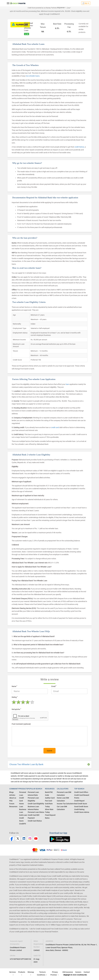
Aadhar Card (50, 798)
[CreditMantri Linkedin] (23, 838)
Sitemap (31, 972)
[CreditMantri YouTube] (35, 838)
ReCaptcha (16, 709)
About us (12, 798)
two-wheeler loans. (33, 76)
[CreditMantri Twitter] (17, 838)
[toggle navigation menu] (8, 3)
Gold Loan (23, 815)
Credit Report (79, 801)
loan (67, 384)
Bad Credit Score (80, 804)
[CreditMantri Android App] (70, 839)
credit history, (79, 147)
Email (53, 686)
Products (21, 972)
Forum (11, 804)
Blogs (11, 792)
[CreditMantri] (17, 3)
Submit (49, 751)
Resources (13, 806)
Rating (15, 697)
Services (12, 972)
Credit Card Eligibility (36, 804)
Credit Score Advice (81, 812)
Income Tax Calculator (65, 804)
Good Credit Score (81, 806)
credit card (55, 427)
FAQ (10, 801)
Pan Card (48, 801)
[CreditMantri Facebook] (11, 838)
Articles (12, 795)
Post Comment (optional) (21, 724)
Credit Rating (79, 809)
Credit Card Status (35, 821)
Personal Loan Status (36, 812)
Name (14, 686)
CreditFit (22, 824)
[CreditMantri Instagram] (29, 838)
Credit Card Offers (81, 792)
